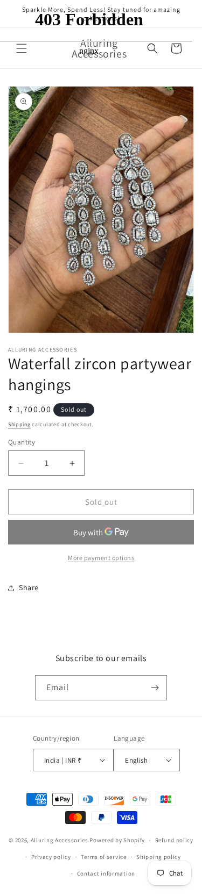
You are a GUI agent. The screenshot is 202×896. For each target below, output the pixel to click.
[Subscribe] (154, 687)
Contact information (106, 873)
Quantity (21, 442)
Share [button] (29, 587)
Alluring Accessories (59, 840)
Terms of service (103, 857)
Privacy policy (51, 857)
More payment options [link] (101, 558)
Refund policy (174, 840)
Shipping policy (158, 857)
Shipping (19, 424)
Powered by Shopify (117, 840)
